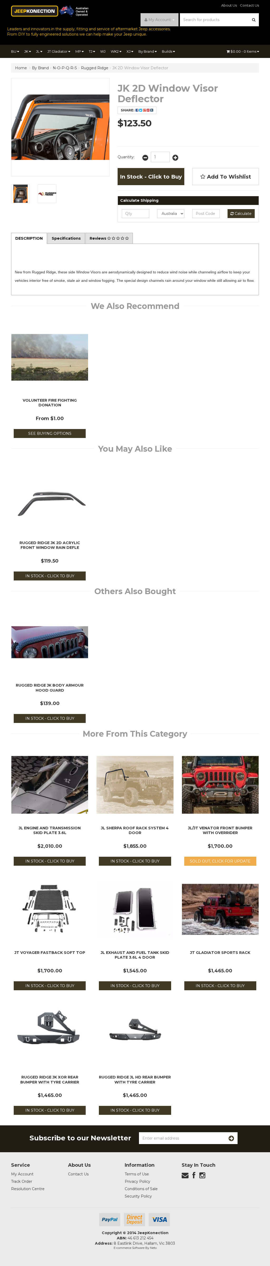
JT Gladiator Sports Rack (220, 952)
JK (26, 51)
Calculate (243, 213)
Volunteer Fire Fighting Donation (50, 402)
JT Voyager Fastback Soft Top (50, 952)
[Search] (254, 19)
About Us (229, 5)
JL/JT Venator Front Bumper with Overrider (220, 830)
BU (14, 51)
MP (78, 51)
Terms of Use (137, 1174)
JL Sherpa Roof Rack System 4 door (135, 830)
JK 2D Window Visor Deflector (140, 68)
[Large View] (20, 193)
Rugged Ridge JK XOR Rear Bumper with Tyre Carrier (49, 1079)
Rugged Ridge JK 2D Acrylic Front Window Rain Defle (50, 545)
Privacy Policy (137, 1181)
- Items (243, 51)
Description (29, 238)
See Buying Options (49, 433)
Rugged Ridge (94, 68)
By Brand (146, 51)
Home (21, 68)
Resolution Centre (28, 1188)
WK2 (115, 51)
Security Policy (138, 1196)
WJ (102, 51)
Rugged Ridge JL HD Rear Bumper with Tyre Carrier (135, 1079)
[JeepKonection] (49, 10)
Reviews (98, 238)
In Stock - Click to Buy (151, 177)
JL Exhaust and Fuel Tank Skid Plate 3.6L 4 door (135, 955)
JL (38, 51)
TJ (91, 51)
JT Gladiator (57, 51)
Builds (167, 51)
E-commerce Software (129, 1248)
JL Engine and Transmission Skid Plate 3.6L (50, 830)
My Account (22, 1174)
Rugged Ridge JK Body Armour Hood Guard (50, 687)
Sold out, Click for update (220, 861)
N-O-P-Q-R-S (65, 68)
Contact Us (249, 5)
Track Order (21, 1181)
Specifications (66, 238)
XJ (129, 51)
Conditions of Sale (141, 1188)
